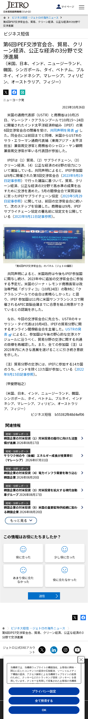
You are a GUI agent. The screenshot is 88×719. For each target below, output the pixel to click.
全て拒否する (44, 700)
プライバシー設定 (44, 691)
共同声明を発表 (62, 130)
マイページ (67, 6)
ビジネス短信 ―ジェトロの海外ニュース (35, 17)
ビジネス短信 (16, 34)
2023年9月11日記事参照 (32, 216)
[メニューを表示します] (81, 7)
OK (44, 710)
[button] (21, 520)
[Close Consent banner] (81, 659)
